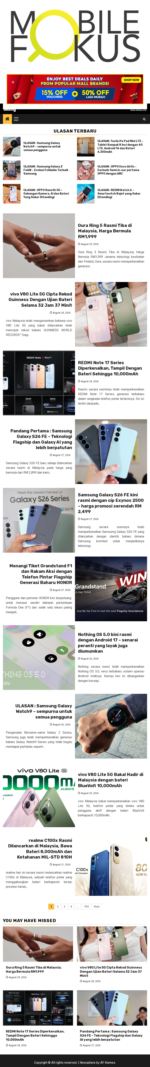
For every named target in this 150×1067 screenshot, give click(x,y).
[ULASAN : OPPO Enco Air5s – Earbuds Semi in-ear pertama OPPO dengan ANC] (86, 170)
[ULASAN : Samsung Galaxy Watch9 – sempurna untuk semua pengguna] (12, 146)
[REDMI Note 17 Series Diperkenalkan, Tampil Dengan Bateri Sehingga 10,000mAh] (39, 383)
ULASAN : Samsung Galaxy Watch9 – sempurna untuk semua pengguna (42, 146)
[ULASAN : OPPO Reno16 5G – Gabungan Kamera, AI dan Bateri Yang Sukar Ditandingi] (12, 194)
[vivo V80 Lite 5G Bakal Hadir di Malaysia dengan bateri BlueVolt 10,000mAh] (39, 794)
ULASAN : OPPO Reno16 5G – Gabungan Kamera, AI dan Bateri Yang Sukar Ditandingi (46, 193)
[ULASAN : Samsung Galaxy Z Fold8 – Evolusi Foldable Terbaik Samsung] (12, 170)
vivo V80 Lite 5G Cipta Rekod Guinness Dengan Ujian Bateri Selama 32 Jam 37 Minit (40, 299)
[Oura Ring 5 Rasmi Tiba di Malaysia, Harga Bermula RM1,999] (39, 245)
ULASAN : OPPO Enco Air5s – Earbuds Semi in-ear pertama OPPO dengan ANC (118, 170)
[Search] (144, 119)
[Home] (7, 119)
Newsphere (88, 1062)
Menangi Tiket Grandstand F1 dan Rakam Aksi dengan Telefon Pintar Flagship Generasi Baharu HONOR (40, 574)
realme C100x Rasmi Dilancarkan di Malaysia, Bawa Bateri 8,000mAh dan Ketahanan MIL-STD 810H (40, 849)
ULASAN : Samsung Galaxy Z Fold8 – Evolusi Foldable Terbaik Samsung (45, 170)
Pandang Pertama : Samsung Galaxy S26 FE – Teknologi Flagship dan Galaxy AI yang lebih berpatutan (41, 439)
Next (97, 906)
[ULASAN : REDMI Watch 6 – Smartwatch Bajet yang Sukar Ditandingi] (86, 194)
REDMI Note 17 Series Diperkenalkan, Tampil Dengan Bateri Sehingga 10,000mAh (110, 368)
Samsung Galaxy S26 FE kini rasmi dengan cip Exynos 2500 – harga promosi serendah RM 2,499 (111, 503)
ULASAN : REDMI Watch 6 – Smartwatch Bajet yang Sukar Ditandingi (119, 193)
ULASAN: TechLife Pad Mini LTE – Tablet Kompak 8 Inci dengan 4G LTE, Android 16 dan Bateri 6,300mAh (120, 146)
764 (86, 906)
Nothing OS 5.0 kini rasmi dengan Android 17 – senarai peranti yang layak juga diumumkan (108, 643)
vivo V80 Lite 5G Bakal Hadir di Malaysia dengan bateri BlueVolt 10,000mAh (110, 780)
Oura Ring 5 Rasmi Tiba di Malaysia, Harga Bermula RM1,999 (105, 231)
